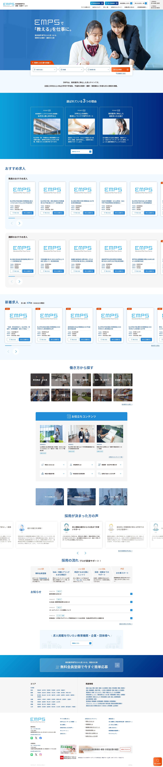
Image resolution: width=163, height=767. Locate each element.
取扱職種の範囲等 (113, 730)
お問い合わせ (112, 727)
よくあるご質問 (113, 724)
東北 (32, 690)
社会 (90, 688)
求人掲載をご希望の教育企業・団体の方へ (120, 721)
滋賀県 (64, 699)
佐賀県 (44, 707)
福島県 (63, 690)
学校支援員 (104, 697)
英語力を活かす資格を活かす (93, 705)
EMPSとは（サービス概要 (67, 721)
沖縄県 (73, 707)
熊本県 (53, 707)
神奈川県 (68, 692)
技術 (87, 690)
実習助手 (88, 692)
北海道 (32, 688)
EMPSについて (96, 7)
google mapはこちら (36, 734)
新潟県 (39, 695)
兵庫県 (48, 699)
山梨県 (58, 695)
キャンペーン (63, 730)
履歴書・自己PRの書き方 (109, 465)
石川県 (48, 695)
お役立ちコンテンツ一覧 (115, 457)
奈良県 (53, 699)
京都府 (39, 699)
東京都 (63, 692)
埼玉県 (53, 692)
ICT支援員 (121, 690)
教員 (110, 688)
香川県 (44, 704)
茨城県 (39, 692)
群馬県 (48, 692)
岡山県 (48, 702)
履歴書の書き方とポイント (93, 727)
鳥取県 (39, 702)
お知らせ (62, 733)
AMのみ (104, 705)
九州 (32, 707)
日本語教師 (89, 697)
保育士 (118, 694)
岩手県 (44, 690)
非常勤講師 (100, 701)
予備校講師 (113, 694)
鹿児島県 (68, 707)
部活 (104, 692)
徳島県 (39, 704)
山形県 (58, 690)
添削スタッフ (96, 697)
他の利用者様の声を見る (124, 551)
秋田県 (53, 690)
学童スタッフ (109, 692)
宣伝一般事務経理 (115, 697)
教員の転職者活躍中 (116, 703)
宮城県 (48, 690)
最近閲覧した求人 (125, 3)
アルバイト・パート (91, 703)
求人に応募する (28, 213)
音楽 (113, 690)
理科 (93, 688)
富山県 (44, 695)
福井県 (53, 695)
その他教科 (105, 688)
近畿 (32, 699)
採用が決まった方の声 (108, 474)
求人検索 (62, 724)
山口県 (58, 702)
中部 (32, 695)
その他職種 (117, 692)
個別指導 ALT (101, 694)
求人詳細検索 (111, 3)
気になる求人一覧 (139, 3)
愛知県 (39, 697)
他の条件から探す (126, 404)
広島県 (53, 702)
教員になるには (49, 465)
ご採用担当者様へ (141, 7)
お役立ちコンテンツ (116, 7)
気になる (16, 213)
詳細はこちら (75, 643)
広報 (109, 697)
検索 (118, 70)
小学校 (104, 690)
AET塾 (107, 694)
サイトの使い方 (85, 7)
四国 (32, 704)
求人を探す (157, 764)
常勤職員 (106, 701)
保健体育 (108, 690)
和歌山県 (58, 699)
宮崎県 (63, 707)
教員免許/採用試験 (79, 474)
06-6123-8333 (155, 8)
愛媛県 (48, 704)
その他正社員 (101, 703)
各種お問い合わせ (129, 7)
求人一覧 (105, 7)
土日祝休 (115, 705)
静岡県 (72, 695)
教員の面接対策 (49, 474)
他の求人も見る (155, 345)
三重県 (69, 699)
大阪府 (44, 699)
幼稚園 (123, 694)
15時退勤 (109, 705)
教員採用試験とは (90, 730)
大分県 (58, 707)
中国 (32, 702)
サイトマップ (112, 733)
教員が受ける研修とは (92, 733)
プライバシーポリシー (41, 765)
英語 (87, 688)
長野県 (63, 695)
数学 (97, 688)
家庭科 (123, 688)
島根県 (44, 702)
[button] (21, 199)
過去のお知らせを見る (125, 624)
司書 (93, 692)
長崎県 (48, 707)
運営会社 (111, 719)
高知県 (53, 704)
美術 (116, 690)
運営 (95, 699)
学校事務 (114, 688)
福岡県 (39, 707)
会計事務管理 (89, 699)
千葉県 (58, 692)
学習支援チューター (91, 694)
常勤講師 (94, 701)
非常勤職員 (113, 701)
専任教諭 (88, 701)
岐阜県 (67, 695)
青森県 (39, 690)
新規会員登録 (96, 3)
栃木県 (44, 692)
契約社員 (108, 703)
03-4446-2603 (155, 3)
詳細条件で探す (121, 73)
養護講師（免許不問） (95, 690)
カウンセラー (98, 692)
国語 (100, 688)
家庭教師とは (77, 465)
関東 (32, 692)
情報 (119, 688)
